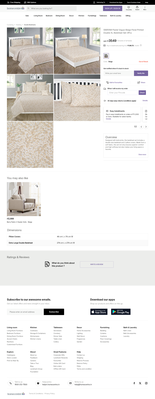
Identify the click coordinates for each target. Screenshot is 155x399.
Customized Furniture (14, 344)
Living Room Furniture (15, 331)
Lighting (79, 333)
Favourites (57, 361)
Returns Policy (82, 363)
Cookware (34, 331)
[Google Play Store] (121, 312)
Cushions (103, 336)
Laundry (126, 336)
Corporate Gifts (59, 355)
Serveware (57, 331)
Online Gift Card (59, 363)
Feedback (33, 358)
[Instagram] (146, 383)
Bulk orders (58, 366)
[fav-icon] (129, 7)
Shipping (80, 358)
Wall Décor (81, 336)
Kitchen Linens (35, 339)
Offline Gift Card (59, 369)
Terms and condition (84, 369)
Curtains (103, 333)
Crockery (57, 333)
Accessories (104, 342)
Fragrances (81, 339)
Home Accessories (83, 331)
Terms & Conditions (36, 393)
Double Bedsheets (30, 25)
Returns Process (83, 361)
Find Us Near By (13, 361)
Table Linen (58, 339)
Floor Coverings (106, 339)
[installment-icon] (105, 45)
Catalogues (11, 355)
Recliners (10, 342)
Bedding (18, 25)
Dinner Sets (58, 336)
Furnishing (10, 25)
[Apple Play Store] (98, 312)
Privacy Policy (50, 393)
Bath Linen (127, 331)
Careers (33, 361)
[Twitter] (140, 383)
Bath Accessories (129, 333)
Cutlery (56, 342)
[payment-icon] (107, 111)
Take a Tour (34, 363)
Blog (31, 366)
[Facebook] (134, 383)
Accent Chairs (12, 339)
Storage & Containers (38, 333)
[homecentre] (16, 8)
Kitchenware (34, 336)
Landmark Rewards (61, 358)
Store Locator (12, 358)
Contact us (81, 355)
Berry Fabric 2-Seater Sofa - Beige (19, 222)
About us (33, 355)
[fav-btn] (37, 186)
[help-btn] (141, 45)
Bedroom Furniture (13, 333)
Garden (79, 342)
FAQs (79, 366)
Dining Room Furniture (15, 336)
